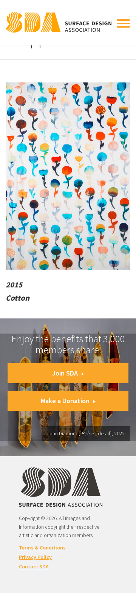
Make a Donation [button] (65, 400)
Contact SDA (34, 566)
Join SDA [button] (65, 373)
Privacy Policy (35, 557)
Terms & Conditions (42, 547)
